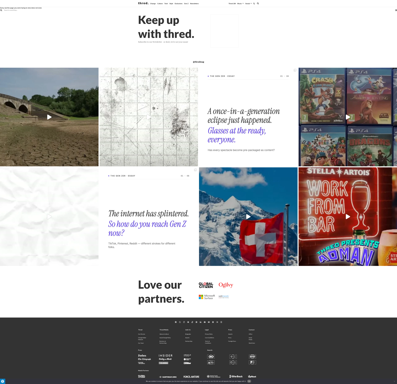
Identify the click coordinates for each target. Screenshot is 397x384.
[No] (394, 381)
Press (229, 337)
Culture (160, 3)
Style (171, 3)
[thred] (143, 3)
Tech (166, 3)
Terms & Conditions (208, 342)
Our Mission (141, 334)
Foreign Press (232, 341)
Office (250, 334)
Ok (249, 381)
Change (153, 3)
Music (239, 3)
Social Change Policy (165, 337)
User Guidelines (209, 337)
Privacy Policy (209, 334)
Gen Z (186, 3)
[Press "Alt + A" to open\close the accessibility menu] (2, 381)
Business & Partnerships (163, 342)
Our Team (141, 343)
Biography (188, 334)
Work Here (252, 343)
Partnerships (188, 341)
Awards (187, 337)
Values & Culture (164, 334)
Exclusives (178, 3)
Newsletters (194, 3)
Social (247, 3)
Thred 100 (232, 3)
